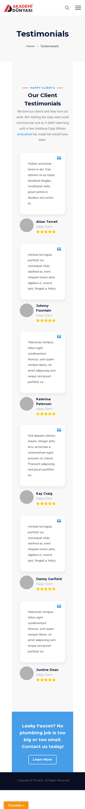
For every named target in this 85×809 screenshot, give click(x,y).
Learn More (42, 759)
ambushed (24, 134)
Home (30, 46)
